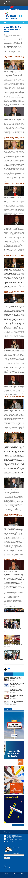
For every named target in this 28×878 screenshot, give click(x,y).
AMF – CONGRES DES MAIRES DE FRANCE (13, 644)
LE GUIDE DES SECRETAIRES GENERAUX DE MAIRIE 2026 (16, 690)
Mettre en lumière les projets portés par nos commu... (17, 684)
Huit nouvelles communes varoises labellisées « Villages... (12, 629)
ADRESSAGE (14, 3)
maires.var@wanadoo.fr (11, 841)
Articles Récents (9, 673)
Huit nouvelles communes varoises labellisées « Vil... (16, 678)
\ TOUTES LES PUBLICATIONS (18, 825)
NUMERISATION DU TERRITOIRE (12, 5)
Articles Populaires (18, 673)
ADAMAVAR (8, 3)
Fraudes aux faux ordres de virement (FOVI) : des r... (16, 702)
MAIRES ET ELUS (7, 36)
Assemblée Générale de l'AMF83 (14, 35)
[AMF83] (13, 19)
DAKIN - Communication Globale (12, 875)
